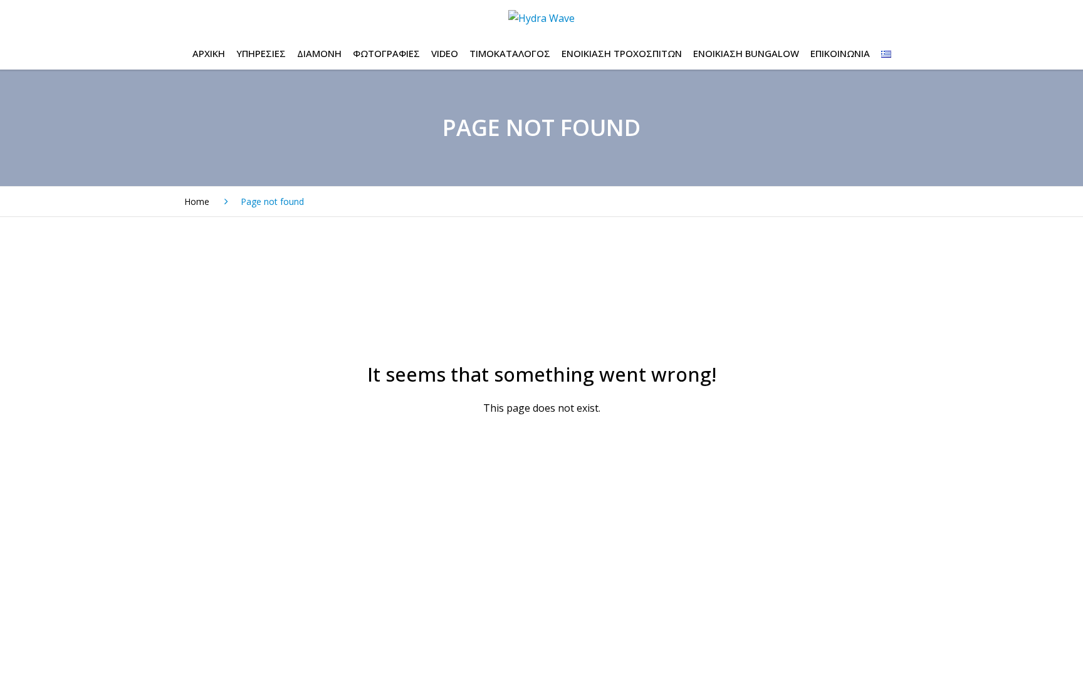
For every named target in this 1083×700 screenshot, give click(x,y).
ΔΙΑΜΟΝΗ (319, 53)
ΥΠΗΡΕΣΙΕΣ (261, 53)
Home (196, 201)
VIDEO (444, 53)
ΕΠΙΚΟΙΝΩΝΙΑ (840, 53)
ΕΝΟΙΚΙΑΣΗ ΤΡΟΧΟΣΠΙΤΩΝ (622, 53)
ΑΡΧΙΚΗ (208, 53)
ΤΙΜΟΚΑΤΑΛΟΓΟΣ (509, 53)
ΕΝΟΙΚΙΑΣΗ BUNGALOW (746, 53)
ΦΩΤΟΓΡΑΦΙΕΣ (386, 53)
